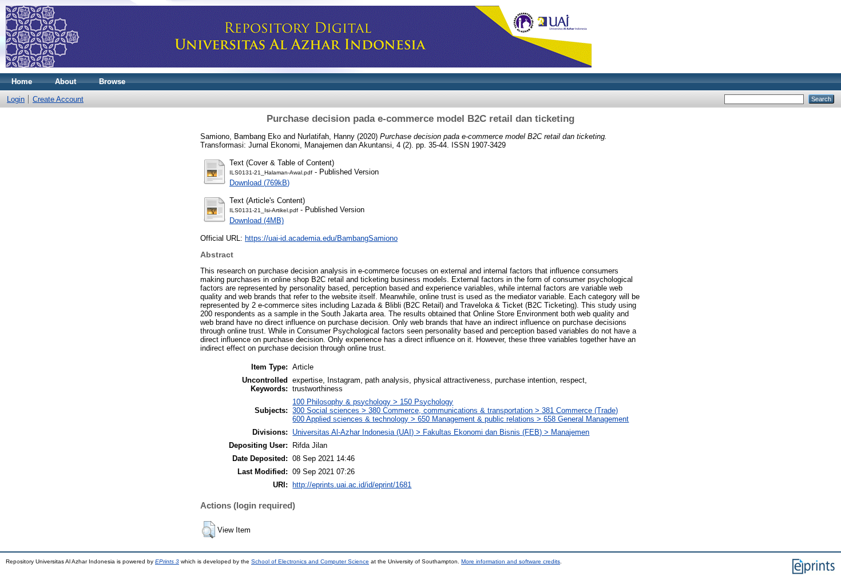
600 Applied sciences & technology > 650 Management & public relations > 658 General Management (460, 419)
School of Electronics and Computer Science (310, 561)
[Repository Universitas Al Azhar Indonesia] (298, 70)
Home (21, 81)
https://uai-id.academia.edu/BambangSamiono (321, 238)
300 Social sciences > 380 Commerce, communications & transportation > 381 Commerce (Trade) (455, 410)
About (65, 81)
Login (16, 99)
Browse (112, 81)
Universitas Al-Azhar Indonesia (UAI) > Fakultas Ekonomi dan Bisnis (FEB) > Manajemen (440, 432)
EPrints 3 (167, 561)
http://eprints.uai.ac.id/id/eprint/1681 (351, 484)
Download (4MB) (256, 220)
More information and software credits (510, 561)
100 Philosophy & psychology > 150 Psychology (372, 402)
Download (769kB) (259, 182)
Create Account (58, 99)
